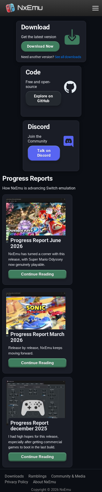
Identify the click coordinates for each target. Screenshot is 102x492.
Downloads (14, 476)
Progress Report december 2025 (29, 426)
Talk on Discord (44, 153)
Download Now (40, 46)
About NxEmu (44, 482)
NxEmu (30, 8)
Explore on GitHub (43, 98)
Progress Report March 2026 (37, 337)
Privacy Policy (16, 482)
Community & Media (68, 476)
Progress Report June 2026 (35, 243)
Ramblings (37, 476)
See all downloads (68, 57)
